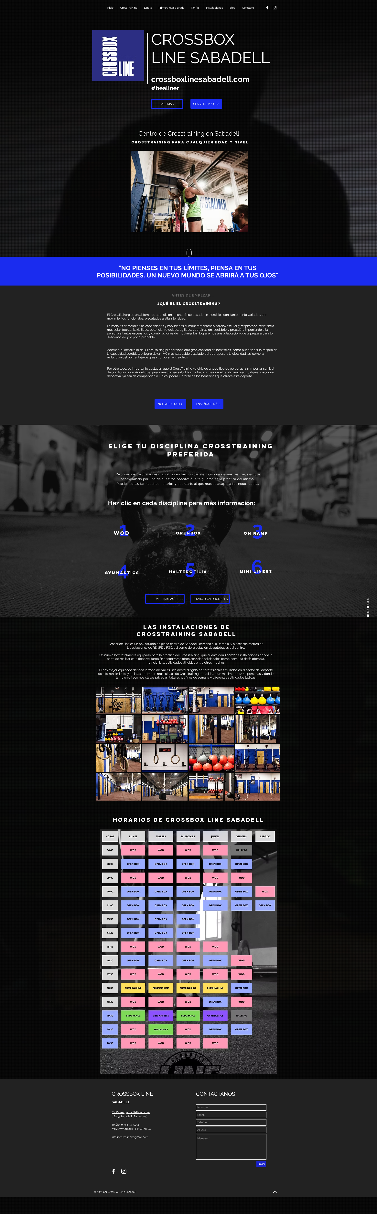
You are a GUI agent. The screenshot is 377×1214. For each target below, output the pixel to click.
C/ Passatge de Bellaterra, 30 (131, 1112)
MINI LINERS (256, 571)
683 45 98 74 (143, 1128)
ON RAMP (256, 533)
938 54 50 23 (132, 1124)
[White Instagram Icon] (274, 7)
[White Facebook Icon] (267, 7)
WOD (122, 533)
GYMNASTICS (122, 572)
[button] (129, 7)
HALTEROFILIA (188, 571)
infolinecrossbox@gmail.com (130, 1137)
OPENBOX (188, 533)
